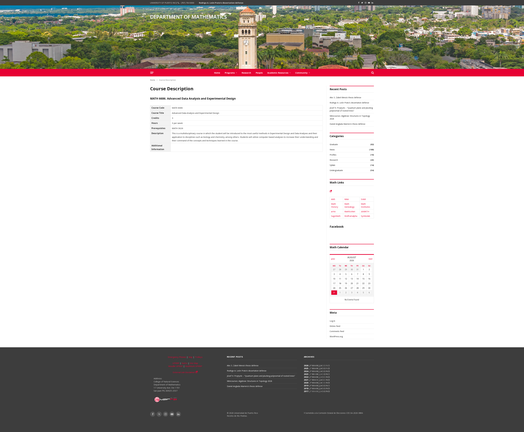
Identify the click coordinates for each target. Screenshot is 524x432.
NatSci (184, 363)
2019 (306, 385)
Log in (332, 321)
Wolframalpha (350, 216)
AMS (333, 199)
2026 (306, 365)
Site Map (194, 363)
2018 (306, 388)
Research (246, 72)
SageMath (335, 216)
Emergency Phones (177, 357)
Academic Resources (277, 72)
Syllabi (332, 165)
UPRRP (175, 363)
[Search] (372, 73)
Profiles (333, 154)
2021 (306, 380)
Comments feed (337, 331)
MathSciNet (349, 211)
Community (301, 72)
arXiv (333, 211)
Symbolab (365, 216)
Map (190, 357)
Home (217, 72)
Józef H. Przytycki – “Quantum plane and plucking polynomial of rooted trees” (261, 376)
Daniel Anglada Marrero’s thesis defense (347, 124)
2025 (306, 368)
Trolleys (199, 357)
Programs (230, 72)
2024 (306, 371)
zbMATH (365, 211)
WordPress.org (336, 336)
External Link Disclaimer (184, 372)
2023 (306, 374)
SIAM (363, 199)
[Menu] (151, 72)
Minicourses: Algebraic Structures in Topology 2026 (249, 381)
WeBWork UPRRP (193, 366)
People (259, 72)
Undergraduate (336, 170)
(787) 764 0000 (187, 3)
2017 (306, 391)
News (332, 149)
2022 (306, 377)
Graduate (334, 144)
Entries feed (335, 326)
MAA (346, 199)
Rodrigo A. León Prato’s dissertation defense (221, 3)
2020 (306, 382)
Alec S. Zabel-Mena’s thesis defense (345, 97)
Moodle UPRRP (175, 366)
